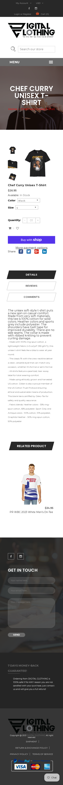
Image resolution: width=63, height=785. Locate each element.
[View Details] (35, 464)
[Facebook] (29, 8)
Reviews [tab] (31, 285)
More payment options (31, 247)
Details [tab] (31, 274)
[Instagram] (36, 8)
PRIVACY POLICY (19, 754)
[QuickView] (27, 464)
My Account (22, 3)
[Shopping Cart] (10, 228)
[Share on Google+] (36, 251)
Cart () (45, 14)
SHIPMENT (31, 741)
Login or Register (22, 14)
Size (11, 207)
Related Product (31, 446)
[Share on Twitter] (28, 251)
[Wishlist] (17, 228)
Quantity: (14, 220)
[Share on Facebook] (21, 251)
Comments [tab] (32, 297)
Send (16, 634)
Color (12, 200)
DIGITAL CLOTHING (36, 735)
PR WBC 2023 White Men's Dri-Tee (31, 512)
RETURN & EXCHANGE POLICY (31, 748)
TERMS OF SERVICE (42, 754)
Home (12, 109)
